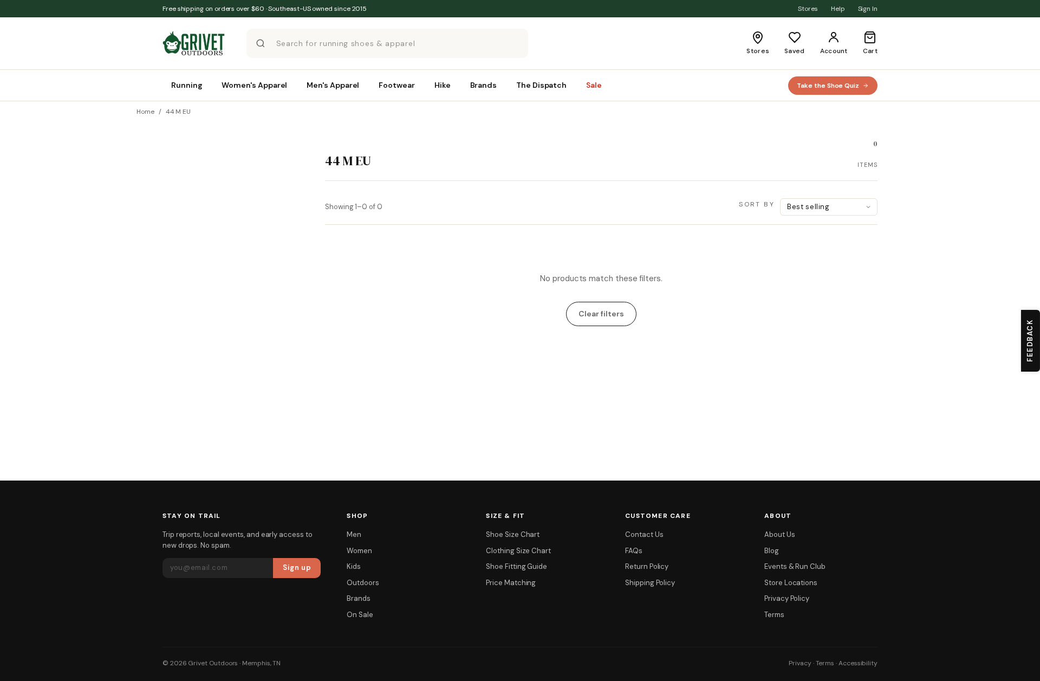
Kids (354, 566)
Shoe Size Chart (513, 534)
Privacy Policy (786, 598)
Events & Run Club (795, 566)
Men (354, 534)
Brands (358, 598)
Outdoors (363, 582)
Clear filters (600, 314)
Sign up (297, 567)
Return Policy (646, 566)
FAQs (633, 550)
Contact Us (644, 534)
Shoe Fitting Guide (516, 566)
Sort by (757, 204)
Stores (808, 8)
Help (838, 8)
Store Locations (790, 582)
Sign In (867, 8)
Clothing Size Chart (518, 550)
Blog (771, 550)
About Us (779, 534)
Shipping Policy (650, 582)
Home (145, 111)
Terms (774, 614)
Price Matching (511, 582)
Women (359, 550)
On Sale (360, 614)
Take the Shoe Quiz (828, 85)
